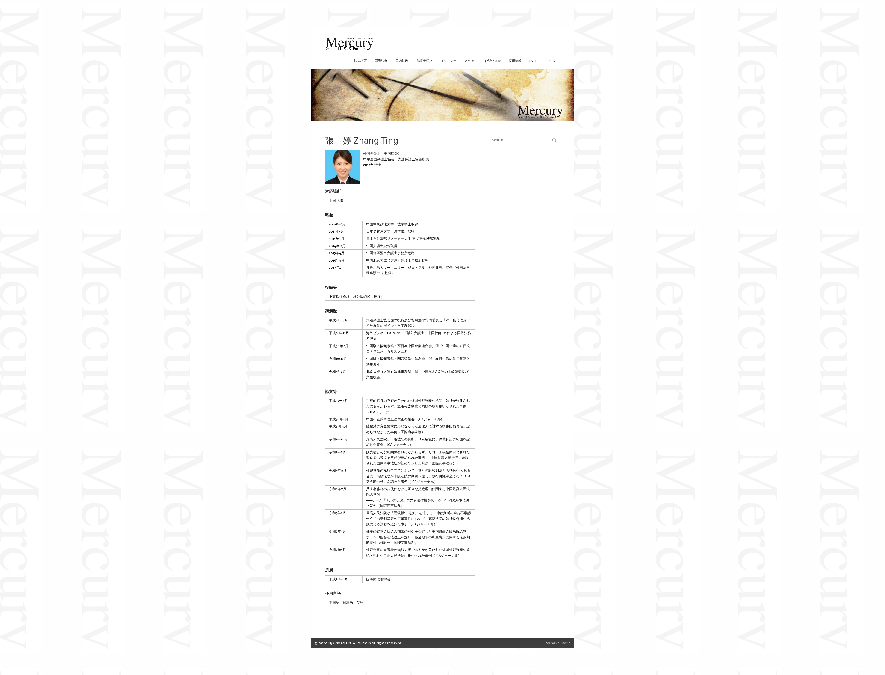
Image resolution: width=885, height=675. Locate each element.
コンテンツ (448, 61)
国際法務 (381, 61)
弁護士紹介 (424, 61)
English (535, 61)
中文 (552, 61)
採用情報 (515, 61)
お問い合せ (493, 61)
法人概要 (360, 61)
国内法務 (401, 61)
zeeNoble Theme (558, 643)
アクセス (470, 61)
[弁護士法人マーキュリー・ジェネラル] (349, 49)
